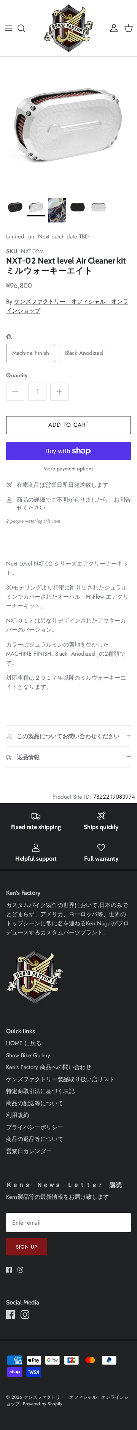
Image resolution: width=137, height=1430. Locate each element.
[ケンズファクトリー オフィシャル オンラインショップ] (68, 28)
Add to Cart (68, 425)
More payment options (68, 469)
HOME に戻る (23, 1043)
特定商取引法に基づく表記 (40, 1091)
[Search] (25, 28)
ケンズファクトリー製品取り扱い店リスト (60, 1079)
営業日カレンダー (29, 1151)
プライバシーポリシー (34, 1127)
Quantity (16, 376)
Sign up (26, 1246)
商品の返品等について (34, 1139)
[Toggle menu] (8, 28)
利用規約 (17, 1115)
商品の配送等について (34, 1103)
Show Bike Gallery (28, 1055)
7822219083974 (114, 797)
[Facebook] (9, 1270)
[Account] (112, 28)
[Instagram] (20, 1270)
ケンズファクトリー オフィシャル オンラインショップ (67, 1400)
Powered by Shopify (42, 1403)
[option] (68, 125)
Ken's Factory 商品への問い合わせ (48, 1067)
